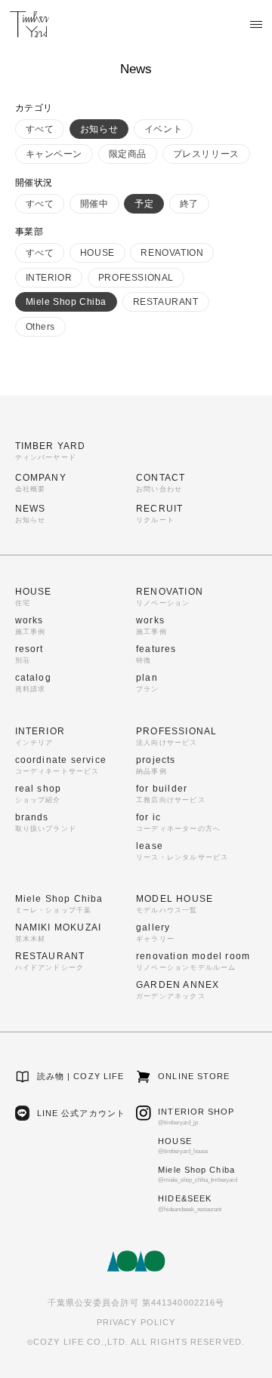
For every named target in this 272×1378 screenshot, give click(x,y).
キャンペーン (54, 154)
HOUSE (97, 253)
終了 (189, 203)
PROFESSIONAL (136, 277)
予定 (143, 203)
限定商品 (128, 154)
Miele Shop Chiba (66, 302)
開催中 (94, 203)
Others (41, 326)
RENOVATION (172, 253)
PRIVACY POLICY (136, 1322)
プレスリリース (206, 154)
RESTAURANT (166, 302)
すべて (40, 129)
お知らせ (99, 129)
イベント (163, 129)
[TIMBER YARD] (29, 24)
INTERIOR (49, 277)
